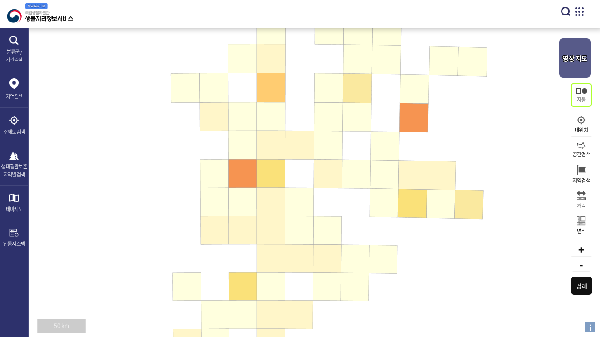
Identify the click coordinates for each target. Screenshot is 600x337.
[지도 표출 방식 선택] (581, 95)
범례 (581, 285)
